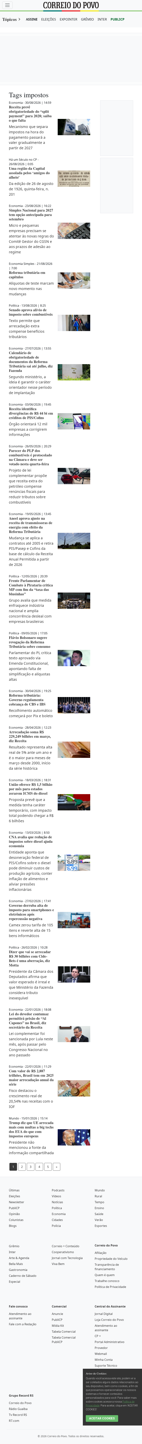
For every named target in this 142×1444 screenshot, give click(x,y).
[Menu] (7, 5)
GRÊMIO (87, 19)
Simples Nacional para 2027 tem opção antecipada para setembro (31, 215)
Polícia (56, 1226)
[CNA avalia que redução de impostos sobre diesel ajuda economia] (74, 863)
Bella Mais (16, 1264)
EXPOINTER (68, 19)
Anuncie (57, 1314)
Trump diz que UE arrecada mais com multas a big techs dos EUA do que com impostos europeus (31, 1129)
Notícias (57, 1202)
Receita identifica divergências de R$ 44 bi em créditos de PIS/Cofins (31, 413)
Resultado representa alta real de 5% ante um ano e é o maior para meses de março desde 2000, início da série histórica (30, 758)
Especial (14, 1282)
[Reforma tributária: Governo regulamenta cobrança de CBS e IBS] (74, 705)
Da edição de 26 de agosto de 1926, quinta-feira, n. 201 (31, 189)
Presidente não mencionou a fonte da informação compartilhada (31, 1147)
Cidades (57, 1220)
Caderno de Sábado (22, 1276)
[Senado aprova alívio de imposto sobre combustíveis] (74, 323)
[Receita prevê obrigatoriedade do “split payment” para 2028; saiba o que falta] (74, 127)
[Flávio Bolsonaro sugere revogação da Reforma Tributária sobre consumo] (74, 658)
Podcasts (58, 1190)
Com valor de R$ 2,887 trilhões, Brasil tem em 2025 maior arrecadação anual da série (31, 1077)
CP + (98, 1336)
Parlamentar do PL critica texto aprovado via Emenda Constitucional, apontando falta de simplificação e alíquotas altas (30, 666)
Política (57, 1208)
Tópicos (9, 19)
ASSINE (32, 19)
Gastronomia (18, 1270)
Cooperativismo (63, 1252)
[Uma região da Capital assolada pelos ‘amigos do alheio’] (74, 179)
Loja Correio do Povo (109, 1320)
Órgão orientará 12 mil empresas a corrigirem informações (28, 429)
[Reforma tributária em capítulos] (74, 280)
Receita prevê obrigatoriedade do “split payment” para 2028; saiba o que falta (30, 113)
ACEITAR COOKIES (102, 1418)
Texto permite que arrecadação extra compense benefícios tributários (26, 328)
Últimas (14, 1190)
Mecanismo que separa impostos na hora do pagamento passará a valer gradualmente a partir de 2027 (28, 137)
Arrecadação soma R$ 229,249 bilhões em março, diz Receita (30, 736)
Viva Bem (58, 1264)
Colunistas (16, 1220)
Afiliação (100, 1253)
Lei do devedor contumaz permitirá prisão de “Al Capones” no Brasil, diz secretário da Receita (29, 1020)
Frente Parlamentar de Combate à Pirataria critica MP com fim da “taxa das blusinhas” (31, 587)
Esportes (101, 1226)
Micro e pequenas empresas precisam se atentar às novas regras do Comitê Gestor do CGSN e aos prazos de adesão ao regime (31, 238)
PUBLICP (117, 19)
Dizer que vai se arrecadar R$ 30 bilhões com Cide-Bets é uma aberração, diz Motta (30, 958)
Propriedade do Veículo (111, 1259)
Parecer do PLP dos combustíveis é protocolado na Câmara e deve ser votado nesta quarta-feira (30, 457)
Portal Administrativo (109, 1342)
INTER (102, 19)
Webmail (101, 1354)
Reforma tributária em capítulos (27, 275)
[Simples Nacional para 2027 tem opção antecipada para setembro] (74, 231)
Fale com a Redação (22, 1324)
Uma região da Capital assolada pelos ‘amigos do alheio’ (29, 173)
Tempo (99, 1202)
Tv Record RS (18, 1415)
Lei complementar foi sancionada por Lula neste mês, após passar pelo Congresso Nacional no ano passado (31, 1044)
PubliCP (14, 1208)
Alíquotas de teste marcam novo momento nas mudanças (31, 288)
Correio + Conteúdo (65, 1246)
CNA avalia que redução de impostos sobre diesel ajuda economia (31, 841)
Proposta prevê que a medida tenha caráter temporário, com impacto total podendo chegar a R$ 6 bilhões (31, 810)
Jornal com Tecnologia (67, 1258)
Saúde (99, 1214)
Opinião (14, 1214)
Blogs (13, 1226)
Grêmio (14, 1246)
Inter (12, 1252)
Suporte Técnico (106, 1366)
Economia (59, 1214)
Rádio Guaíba (18, 1409)
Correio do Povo (20, 1403)
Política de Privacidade (110, 1287)
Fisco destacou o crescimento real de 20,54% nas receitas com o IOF (31, 1098)
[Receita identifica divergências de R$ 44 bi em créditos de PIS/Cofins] (74, 421)
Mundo (100, 1190)
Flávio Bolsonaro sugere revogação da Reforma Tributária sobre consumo (29, 642)
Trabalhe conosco (107, 1281)
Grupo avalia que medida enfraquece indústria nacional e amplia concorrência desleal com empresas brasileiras (30, 611)
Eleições (14, 1196)
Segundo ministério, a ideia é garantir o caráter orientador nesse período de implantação (30, 384)
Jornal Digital (104, 1314)
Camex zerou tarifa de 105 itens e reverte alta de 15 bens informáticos (31, 930)
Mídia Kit (58, 1326)
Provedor (101, 1348)
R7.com (14, 1421)
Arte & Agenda (19, 1258)
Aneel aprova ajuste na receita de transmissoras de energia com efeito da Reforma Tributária (30, 525)
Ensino (99, 1208)
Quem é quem (105, 1275)
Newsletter (16, 1202)
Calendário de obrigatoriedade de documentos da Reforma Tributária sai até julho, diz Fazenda (31, 361)
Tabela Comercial (64, 1332)
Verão (99, 1220)
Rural (98, 1196)
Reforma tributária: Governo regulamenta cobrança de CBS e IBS (27, 700)
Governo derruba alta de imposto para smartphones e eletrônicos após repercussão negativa (31, 912)
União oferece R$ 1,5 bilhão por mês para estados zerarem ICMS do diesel (30, 789)
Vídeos (56, 1196)
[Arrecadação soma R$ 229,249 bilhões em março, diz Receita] (74, 750)
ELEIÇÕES (48, 19)
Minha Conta (104, 1360)
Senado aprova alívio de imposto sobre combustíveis (31, 312)
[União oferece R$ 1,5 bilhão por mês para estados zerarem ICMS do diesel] (74, 802)
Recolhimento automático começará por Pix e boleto (31, 713)
